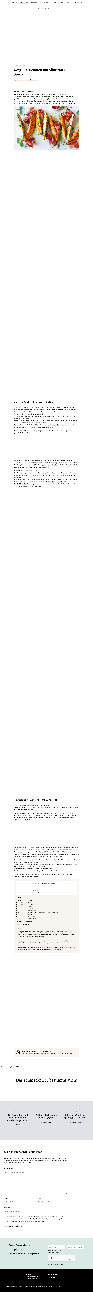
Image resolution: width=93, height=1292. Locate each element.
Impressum (42, 1286)
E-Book (47, 3)
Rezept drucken (31, 80)
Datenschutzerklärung (36, 1221)
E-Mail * (39, 1198)
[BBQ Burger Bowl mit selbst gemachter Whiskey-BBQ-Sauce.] (17, 1098)
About (14, 3)
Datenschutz (50, 1286)
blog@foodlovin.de (31, 1278)
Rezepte (24, 3)
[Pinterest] (54, 1278)
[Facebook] (51, 1278)
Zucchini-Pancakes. (20, 484)
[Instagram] (49, 1278)
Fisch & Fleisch (24, 66)
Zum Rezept (18, 80)
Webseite (7, 1207)
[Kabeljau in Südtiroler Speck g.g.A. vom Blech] (75, 1098)
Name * (6, 1198)
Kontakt (78, 3)
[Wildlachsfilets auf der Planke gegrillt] (46, 1098)
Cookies (57, 1286)
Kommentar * (8, 1168)
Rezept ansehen (17, 1125)
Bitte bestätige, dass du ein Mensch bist (56, 1252)
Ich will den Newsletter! (57, 1264)
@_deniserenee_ (67, 1053)
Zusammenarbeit (62, 3)
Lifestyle (36, 3)
